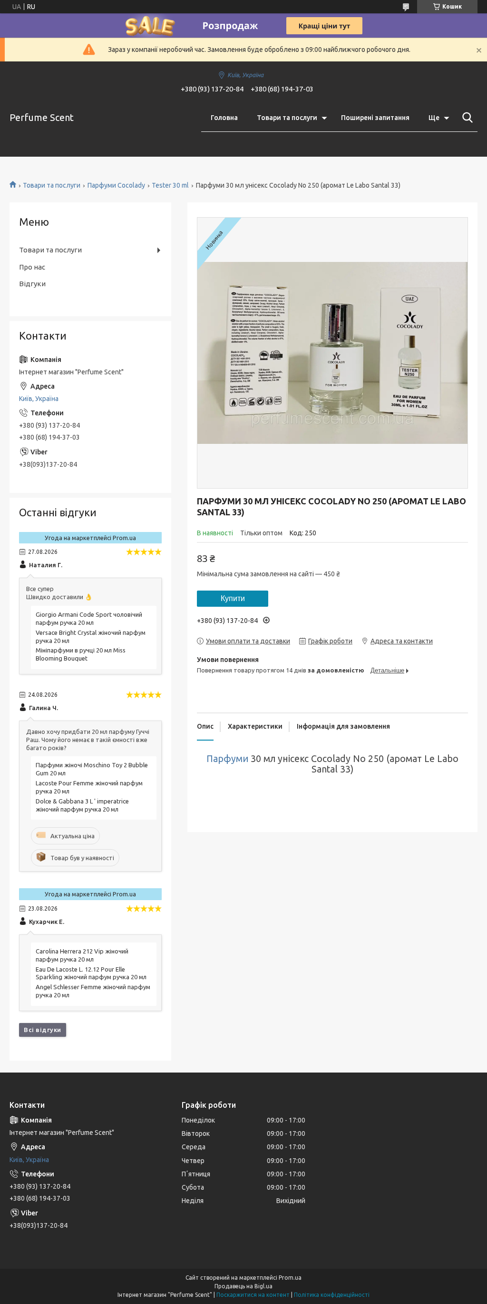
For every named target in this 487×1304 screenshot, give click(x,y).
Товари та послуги (287, 117)
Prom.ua (290, 1277)
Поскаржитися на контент (253, 1295)
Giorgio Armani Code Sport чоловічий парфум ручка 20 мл (89, 618)
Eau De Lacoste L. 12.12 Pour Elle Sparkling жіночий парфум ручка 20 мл (91, 973)
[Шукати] (465, 117)
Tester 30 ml (170, 185)
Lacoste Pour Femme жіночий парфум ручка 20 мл (89, 787)
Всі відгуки (42, 1029)
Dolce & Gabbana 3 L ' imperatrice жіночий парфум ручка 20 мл (82, 805)
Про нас (32, 267)
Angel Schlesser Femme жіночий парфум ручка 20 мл (93, 990)
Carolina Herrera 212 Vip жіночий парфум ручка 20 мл (82, 955)
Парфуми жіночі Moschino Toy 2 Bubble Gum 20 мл (92, 769)
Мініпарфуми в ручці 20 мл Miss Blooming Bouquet (81, 654)
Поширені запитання (375, 117)
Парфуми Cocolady (116, 185)
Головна (224, 117)
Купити (233, 598)
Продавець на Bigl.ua (243, 1286)
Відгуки (32, 284)
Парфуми (227, 758)
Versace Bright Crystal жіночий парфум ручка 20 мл (91, 636)
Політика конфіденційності (332, 1295)
